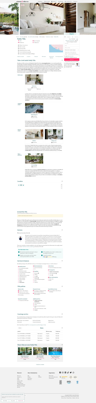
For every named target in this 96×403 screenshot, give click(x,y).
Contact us (75, 1)
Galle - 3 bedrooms (24, 357)
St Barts (39, 377)
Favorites (54, 1)
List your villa (19, 380)
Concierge (19, 382)
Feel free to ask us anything (28, 246)
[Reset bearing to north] (61, 188)
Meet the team (20, 383)
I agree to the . (69, 56)
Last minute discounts (53, 377)
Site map (77, 397)
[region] (40, 196)
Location (28, 56)
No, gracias (13, 400)
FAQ (18, 378)
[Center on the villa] (23, 185)
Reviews (36, 56)
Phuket (29, 377)
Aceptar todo (20, 400)
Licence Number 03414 (74, 396)
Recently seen (60, 1)
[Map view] (21, 185)
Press (18, 379)
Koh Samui (30, 378)
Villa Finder (51, 375)
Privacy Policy (69, 397)
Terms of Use (71, 56)
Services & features (51, 57)
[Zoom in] (61, 185)
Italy (39, 375)
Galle (20, 40)
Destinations (40, 1)
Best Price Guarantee (70, 40)
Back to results (47, 1)
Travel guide (51, 378)
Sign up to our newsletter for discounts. (71, 57)
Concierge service (59, 56)
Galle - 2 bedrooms (40, 357)
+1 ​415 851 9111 (69, 1)
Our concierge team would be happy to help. (37, 324)
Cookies (73, 397)
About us (19, 375)
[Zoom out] (61, 186)
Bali (28, 375)
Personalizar (5, 400)
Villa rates (44, 56)
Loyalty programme (21, 384)
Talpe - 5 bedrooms (55, 357)
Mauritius (30, 379)
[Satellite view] (19, 185)
